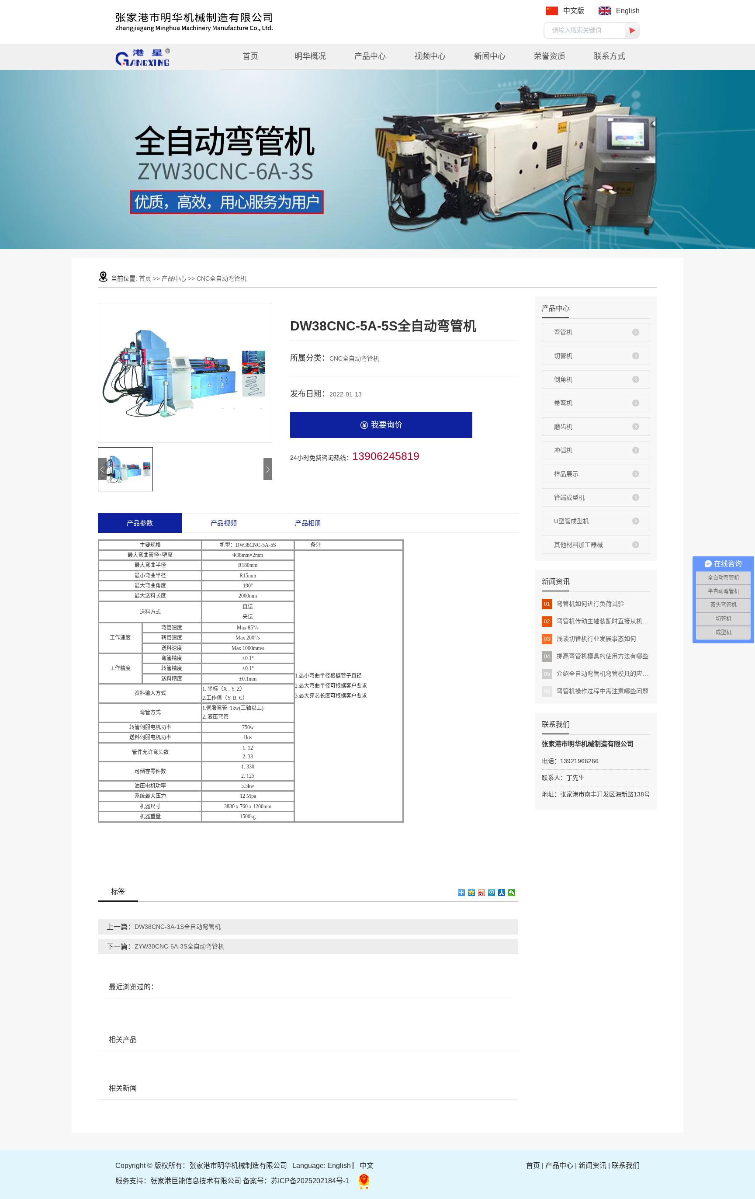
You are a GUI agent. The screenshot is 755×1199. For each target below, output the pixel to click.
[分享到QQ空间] (471, 892)
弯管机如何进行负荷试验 (584, 603)
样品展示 (566, 473)
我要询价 (386, 425)
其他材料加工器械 (578, 544)
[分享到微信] (512, 892)
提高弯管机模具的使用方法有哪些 (596, 656)
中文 (367, 1165)
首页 (250, 56)
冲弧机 (563, 450)
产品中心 (370, 56)
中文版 (573, 10)
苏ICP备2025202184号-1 (310, 1181)
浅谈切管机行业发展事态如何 (590, 638)
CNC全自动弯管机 (221, 278)
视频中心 (430, 56)
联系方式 (609, 56)
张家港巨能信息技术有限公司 (195, 1181)
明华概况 (310, 56)
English (628, 10)
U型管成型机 (571, 521)
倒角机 (563, 379)
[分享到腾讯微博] (491, 892)
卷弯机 (563, 403)
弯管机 (563, 332)
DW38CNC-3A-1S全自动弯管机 (178, 926)
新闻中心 (490, 56)
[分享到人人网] (502, 892)
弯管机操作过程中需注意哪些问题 (596, 691)
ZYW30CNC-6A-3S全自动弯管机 (179, 946)
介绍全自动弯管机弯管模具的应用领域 (597, 673)
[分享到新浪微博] (481, 892)
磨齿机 (563, 426)
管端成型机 (569, 497)
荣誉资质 (549, 56)
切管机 (563, 355)
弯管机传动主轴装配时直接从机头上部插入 (597, 621)
